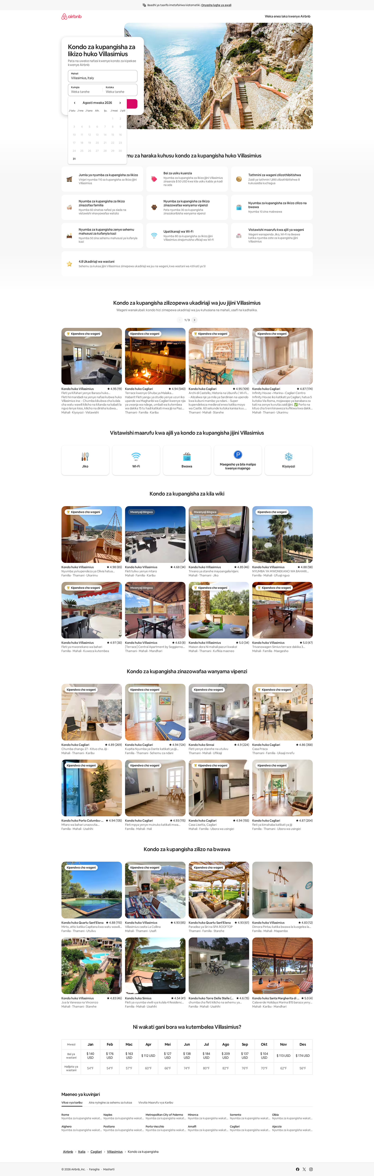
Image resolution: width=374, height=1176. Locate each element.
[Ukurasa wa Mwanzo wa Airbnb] (71, 16)
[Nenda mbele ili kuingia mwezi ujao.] (120, 103)
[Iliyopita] (180, 320)
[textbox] (85, 91)
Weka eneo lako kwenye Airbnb (287, 16)
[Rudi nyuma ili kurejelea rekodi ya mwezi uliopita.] (75, 103)
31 (74, 159)
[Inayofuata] (194, 320)
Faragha (94, 1169)
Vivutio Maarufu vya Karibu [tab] (155, 1102)
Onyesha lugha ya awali (216, 5)
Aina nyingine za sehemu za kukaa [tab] (110, 1102)
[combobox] (102, 78)
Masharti (108, 1169)
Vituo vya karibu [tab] (71, 1102)
